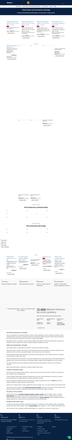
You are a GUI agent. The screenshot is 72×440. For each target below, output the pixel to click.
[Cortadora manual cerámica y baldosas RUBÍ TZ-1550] (24, 258)
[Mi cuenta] (61, 3)
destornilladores (10, 395)
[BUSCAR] (28, 2)
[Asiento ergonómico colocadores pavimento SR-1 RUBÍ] (12, 258)
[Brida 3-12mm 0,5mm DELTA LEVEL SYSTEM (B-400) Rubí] (59, 23)
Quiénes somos (41, 428)
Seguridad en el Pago (27, 426)
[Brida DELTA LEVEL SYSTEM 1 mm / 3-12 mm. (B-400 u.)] (43, 23)
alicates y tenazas (39, 394)
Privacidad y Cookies (42, 430)
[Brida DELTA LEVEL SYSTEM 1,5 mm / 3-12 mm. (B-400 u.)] (28, 23)
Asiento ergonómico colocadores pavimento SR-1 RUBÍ (11, 267)
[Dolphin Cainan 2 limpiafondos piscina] (24, 82)
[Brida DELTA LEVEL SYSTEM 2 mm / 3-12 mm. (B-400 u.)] (13, 23)
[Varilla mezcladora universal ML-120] (59, 258)
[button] (11, 33)
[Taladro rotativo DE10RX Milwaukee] (47, 256)
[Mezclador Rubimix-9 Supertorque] (12, 46)
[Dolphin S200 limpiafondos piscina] (35, 82)
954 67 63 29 (10, 433)
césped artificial (33, 405)
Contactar (40, 426)
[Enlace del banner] (16, 211)
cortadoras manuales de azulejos (26, 394)
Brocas (8, 235)
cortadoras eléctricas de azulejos (33, 387)
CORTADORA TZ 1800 (41, 327)
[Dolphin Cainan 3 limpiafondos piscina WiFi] (48, 82)
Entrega (24, 428)
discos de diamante (44, 397)
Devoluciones (25, 430)
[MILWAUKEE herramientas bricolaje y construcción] (36, 243)
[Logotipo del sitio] (10, 2)
